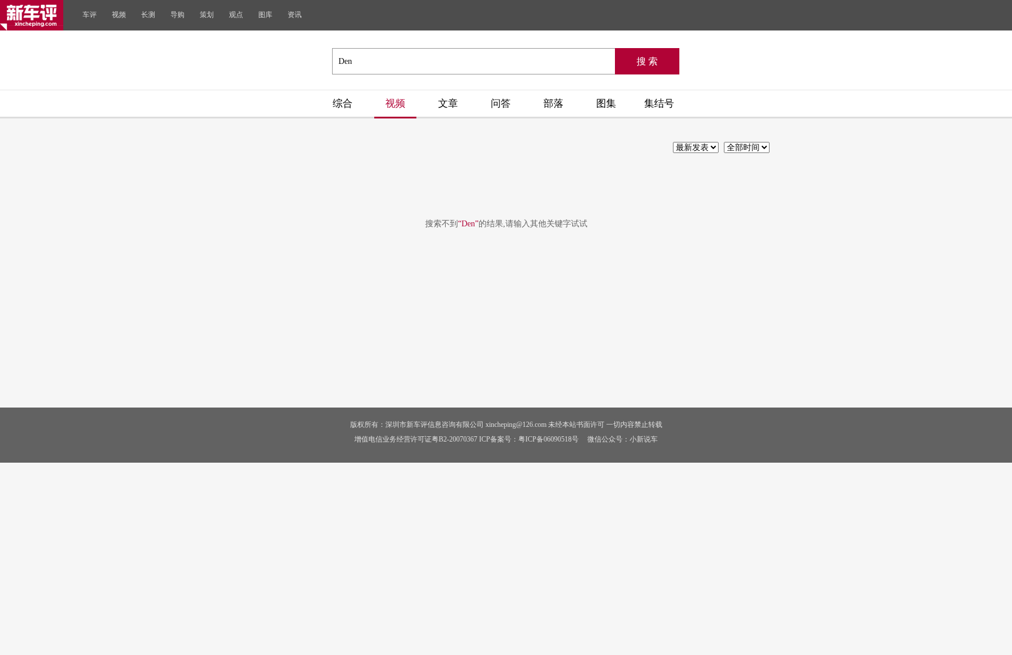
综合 (343, 103)
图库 (265, 15)
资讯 (295, 15)
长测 (148, 15)
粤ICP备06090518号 (548, 439)
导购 (177, 15)
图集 (606, 103)
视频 (119, 15)
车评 (90, 15)
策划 (207, 15)
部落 (553, 103)
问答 (501, 103)
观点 (236, 15)
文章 (448, 103)
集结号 (659, 103)
